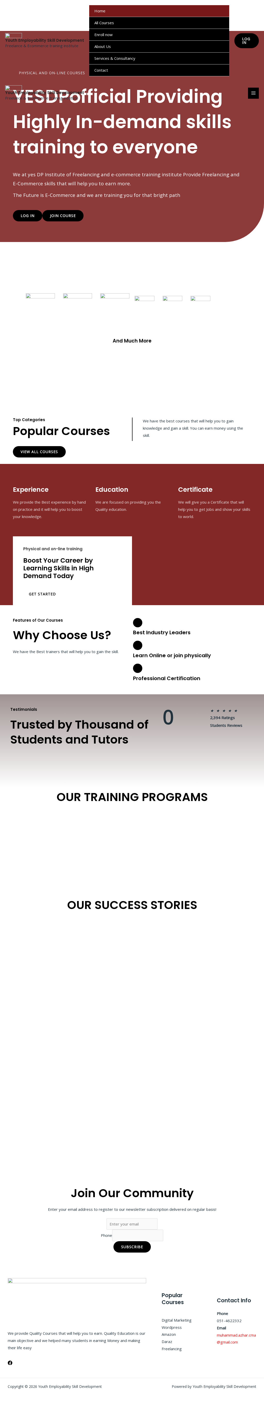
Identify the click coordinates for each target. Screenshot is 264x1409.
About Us (102, 46)
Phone (106, 1235)
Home (99, 10)
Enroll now (103, 34)
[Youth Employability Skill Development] (13, 35)
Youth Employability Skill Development (44, 40)
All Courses (104, 22)
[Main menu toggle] (253, 93)
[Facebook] (10, 1363)
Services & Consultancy (114, 58)
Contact (101, 70)
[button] (246, 40)
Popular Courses (61, 431)
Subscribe (132, 1246)
